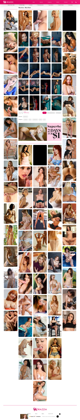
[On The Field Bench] (10, 42)
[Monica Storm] (10, 299)
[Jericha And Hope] (10, 63)
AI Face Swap (22, 5)
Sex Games (71, 5)
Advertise (29, 413)
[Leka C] (25, 326)
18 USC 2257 (50, 413)
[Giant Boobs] (54, 219)
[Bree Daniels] (40, 262)
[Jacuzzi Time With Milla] (69, 256)
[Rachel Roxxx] (40, 391)
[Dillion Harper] (69, 235)
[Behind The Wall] (10, 149)
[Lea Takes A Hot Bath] (10, 213)
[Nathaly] (10, 192)
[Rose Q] (10, 256)
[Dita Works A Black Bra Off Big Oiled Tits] (69, 63)
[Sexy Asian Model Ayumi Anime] (25, 262)
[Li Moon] (40, 284)
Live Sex (30, 5)
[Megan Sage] (25, 176)
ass (44, 119)
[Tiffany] (54, 198)
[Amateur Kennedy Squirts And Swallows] (10, 85)
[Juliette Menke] (54, 241)
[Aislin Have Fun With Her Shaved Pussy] (54, 369)
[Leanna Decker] (54, 305)
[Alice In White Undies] (69, 213)
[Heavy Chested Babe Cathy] (25, 369)
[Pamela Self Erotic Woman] (40, 305)
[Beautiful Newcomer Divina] (10, 128)
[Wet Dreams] (40, 241)
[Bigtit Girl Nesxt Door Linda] (10, 278)
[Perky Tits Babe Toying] (69, 299)
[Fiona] (10, 235)
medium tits (35, 119)
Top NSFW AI (51, 5)
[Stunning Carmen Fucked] (40, 20)
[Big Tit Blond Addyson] (40, 219)
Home (34, 2)
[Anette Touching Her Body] (40, 348)
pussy (40, 119)
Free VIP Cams (61, 5)
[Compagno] (69, 149)
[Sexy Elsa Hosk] (25, 198)
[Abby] (69, 106)
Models (57, 2)
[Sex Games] (54, 176)
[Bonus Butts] (69, 171)
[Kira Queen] (25, 241)
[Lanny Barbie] (25, 155)
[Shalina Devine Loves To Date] (69, 278)
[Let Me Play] (54, 326)
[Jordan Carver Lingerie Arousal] (40, 176)
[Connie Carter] (40, 326)
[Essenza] (69, 42)
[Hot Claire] (69, 192)
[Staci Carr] (69, 128)
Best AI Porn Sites (11, 5)
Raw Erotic (25, 116)
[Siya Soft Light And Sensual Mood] (54, 262)
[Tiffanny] (25, 284)
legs (30, 119)
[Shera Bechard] (54, 20)
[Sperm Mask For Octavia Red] (40, 198)
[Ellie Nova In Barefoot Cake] (54, 348)
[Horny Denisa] (25, 305)
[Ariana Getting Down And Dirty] (40, 369)
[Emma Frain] (10, 20)
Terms (36, 413)
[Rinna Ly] (69, 85)
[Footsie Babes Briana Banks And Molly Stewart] (54, 155)
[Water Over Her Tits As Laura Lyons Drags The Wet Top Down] (25, 20)
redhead (25, 119)
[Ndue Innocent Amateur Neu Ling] (25, 219)
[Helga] (25, 348)
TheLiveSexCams (40, 5)
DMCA (43, 413)
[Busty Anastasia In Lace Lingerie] (10, 171)
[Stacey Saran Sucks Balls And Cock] (10, 106)
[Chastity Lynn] (10, 321)
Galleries (41, 2)
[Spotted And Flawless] (54, 284)
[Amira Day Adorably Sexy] (69, 321)
